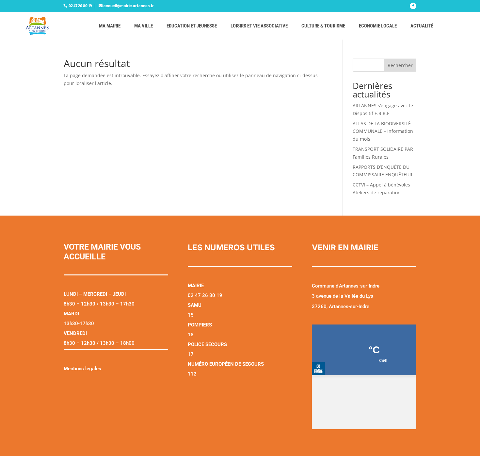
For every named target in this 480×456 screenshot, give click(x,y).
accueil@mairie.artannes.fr (129, 6)
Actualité (421, 26)
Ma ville (143, 26)
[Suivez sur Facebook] (413, 6)
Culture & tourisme (323, 26)
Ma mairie (109, 26)
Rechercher (400, 65)
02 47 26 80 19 (80, 6)
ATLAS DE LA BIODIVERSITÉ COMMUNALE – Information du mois (383, 131)
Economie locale (378, 26)
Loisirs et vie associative (259, 26)
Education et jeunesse (192, 26)
